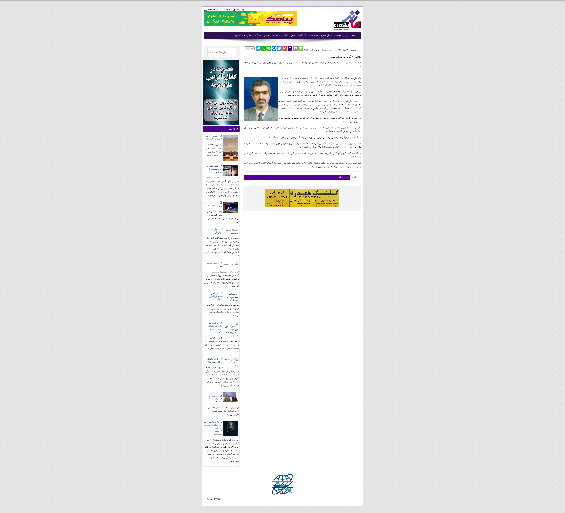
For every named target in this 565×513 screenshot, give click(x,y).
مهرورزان (275, 35)
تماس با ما (247, 35)
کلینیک (285, 35)
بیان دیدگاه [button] (343, 177)
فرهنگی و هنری (326, 35)
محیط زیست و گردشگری (308, 35)
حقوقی (293, 35)
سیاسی (346, 35)
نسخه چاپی (249, 48)
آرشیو (238, 35)
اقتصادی (338, 35)
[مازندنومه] (346, 19)
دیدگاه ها (355, 177)
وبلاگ (258, 35)
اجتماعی (266, 35)
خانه (353, 35)
